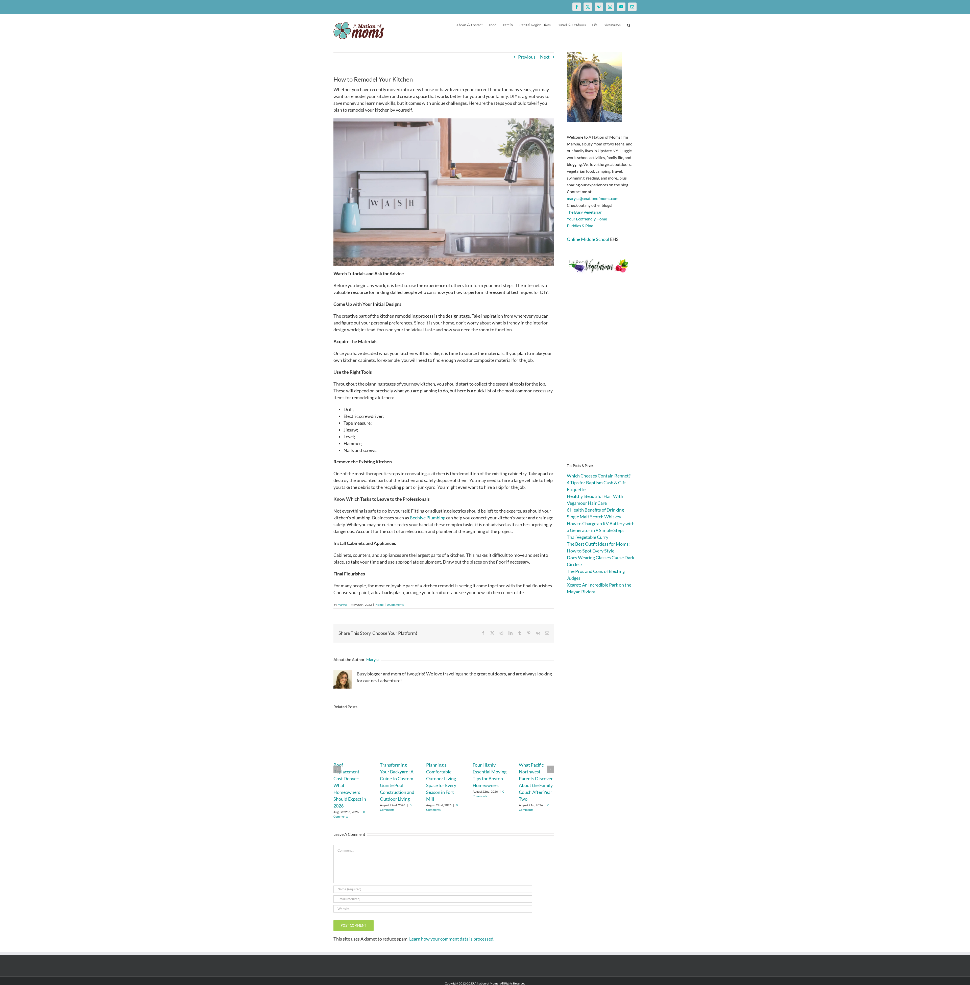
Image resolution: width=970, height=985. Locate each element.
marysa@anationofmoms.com (592, 198)
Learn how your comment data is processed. (451, 939)
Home (379, 605)
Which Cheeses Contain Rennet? (598, 475)
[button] (628, 25)
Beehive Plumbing (427, 517)
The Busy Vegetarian (584, 212)
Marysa (342, 605)
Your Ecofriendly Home (587, 218)
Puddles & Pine (580, 225)
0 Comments (395, 605)
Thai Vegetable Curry (587, 537)
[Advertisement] (602, 376)
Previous (527, 57)
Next (545, 57)
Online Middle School (588, 239)
